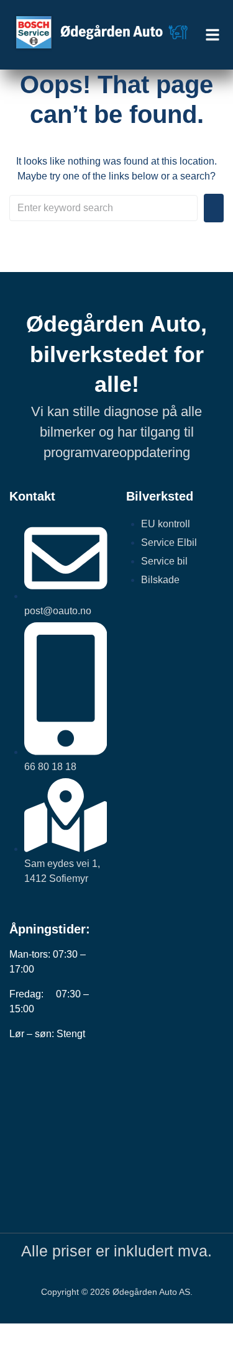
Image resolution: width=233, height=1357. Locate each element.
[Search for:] (103, 208)
